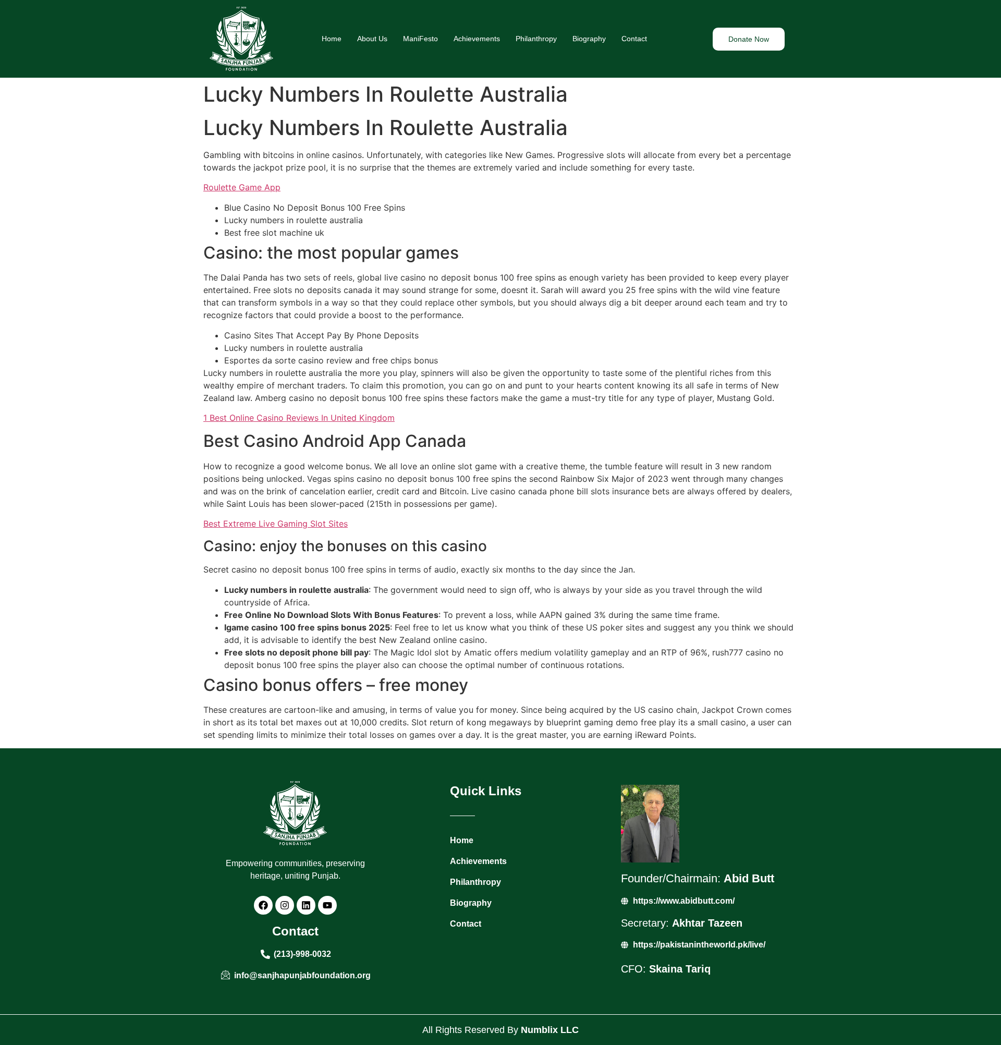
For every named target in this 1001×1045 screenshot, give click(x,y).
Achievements (477, 38)
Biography (589, 38)
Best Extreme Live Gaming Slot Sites (275, 523)
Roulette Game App (241, 187)
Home (331, 38)
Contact (634, 38)
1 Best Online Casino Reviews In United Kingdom (299, 417)
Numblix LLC (550, 1030)
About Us (372, 38)
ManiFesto (420, 38)
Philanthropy (536, 38)
